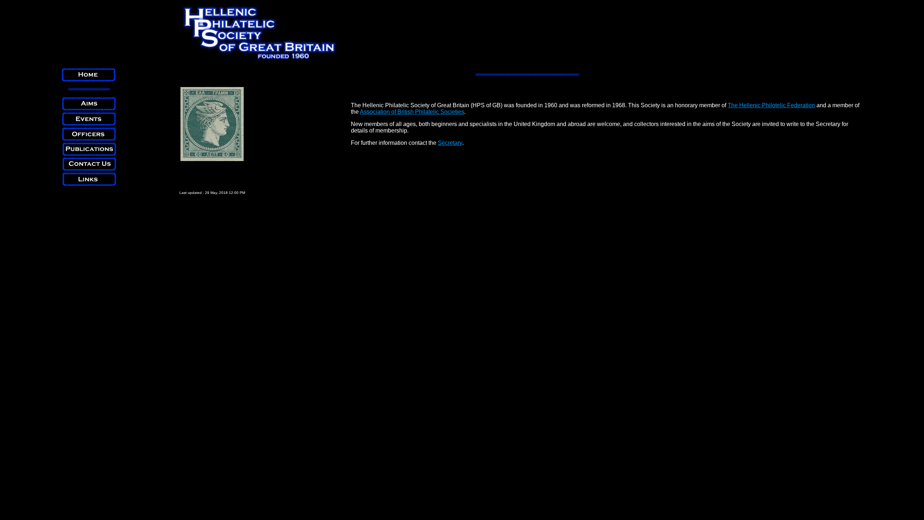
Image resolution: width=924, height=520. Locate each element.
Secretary (450, 143)
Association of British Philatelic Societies (412, 112)
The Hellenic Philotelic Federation (771, 105)
